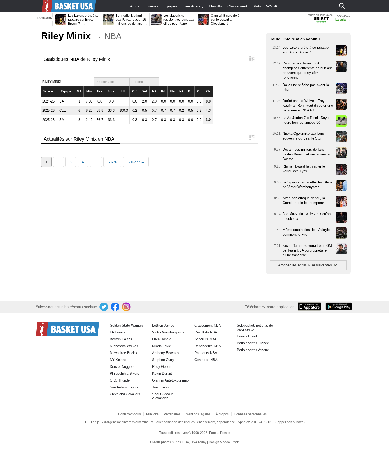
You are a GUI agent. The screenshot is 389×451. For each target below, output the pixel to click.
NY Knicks (118, 360)
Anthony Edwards (165, 353)
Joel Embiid (161, 387)
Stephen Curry (163, 360)
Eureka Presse (219, 433)
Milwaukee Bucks (123, 353)
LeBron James (163, 325)
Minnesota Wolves (124, 346)
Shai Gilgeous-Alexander (163, 396)
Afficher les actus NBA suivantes (305, 265)
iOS (310, 307)
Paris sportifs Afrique (253, 350)
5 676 (112, 162)
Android (338, 307)
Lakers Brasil (247, 336)
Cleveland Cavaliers (125, 394)
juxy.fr (235, 442)
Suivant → (135, 162)
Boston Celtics (121, 339)
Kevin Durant (162, 373)
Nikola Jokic (161, 346)
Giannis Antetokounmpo (170, 380)
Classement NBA (208, 325)
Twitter (104, 307)
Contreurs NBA (206, 360)
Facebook (115, 307)
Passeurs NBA (206, 353)
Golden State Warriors (127, 325)
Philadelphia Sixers (124, 373)
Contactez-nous (129, 414)
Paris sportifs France (253, 343)
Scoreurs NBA (205, 339)
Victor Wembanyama (168, 332)
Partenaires (172, 414)
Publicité (152, 414)
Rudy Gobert (161, 367)
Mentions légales (198, 414)
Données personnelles (250, 414)
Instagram (126, 307)
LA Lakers (117, 332)
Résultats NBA (206, 332)
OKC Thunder (120, 380)
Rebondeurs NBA (208, 346)
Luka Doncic (161, 339)
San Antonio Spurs (124, 387)
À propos (222, 414)
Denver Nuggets (122, 367)
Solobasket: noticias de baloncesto (255, 327)
